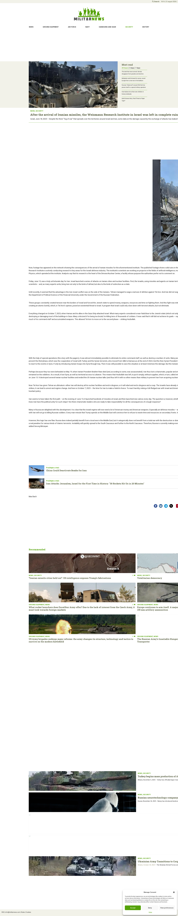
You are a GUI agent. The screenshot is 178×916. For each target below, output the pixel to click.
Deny (150, 908)
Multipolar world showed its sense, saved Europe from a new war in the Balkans (133, 79)
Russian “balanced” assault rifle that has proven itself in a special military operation (134, 86)
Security (129, 27)
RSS (3, 912)
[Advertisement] (89, 45)
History (145, 27)
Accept (132, 908)
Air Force (72, 27)
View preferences (166, 908)
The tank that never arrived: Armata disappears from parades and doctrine (132, 73)
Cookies (28, 912)
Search (156, 1)
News (31, 27)
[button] (174, 892)
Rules (150, 912)
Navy (87, 27)
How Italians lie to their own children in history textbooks (133, 93)
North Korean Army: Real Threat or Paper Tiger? (133, 99)
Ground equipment (51, 27)
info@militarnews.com (12, 912)
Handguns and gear (107, 27)
